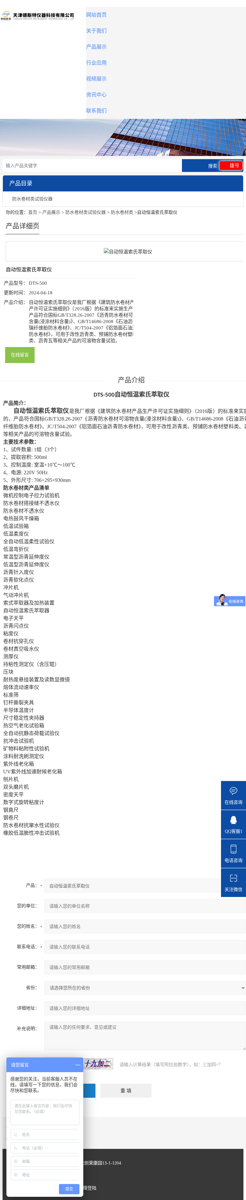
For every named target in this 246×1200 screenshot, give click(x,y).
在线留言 (20, 354)
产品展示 (96, 47)
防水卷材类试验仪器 (32, 199)
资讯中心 (96, 94)
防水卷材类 (122, 212)
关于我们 (96, 31)
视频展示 (96, 78)
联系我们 (96, 110)
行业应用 (96, 63)
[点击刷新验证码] (97, 1063)
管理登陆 (87, 1188)
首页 (32, 212)
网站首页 (96, 15)
